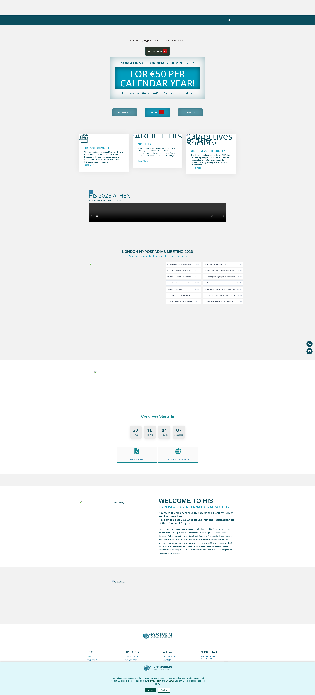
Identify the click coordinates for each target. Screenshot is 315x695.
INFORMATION (170, 20)
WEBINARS (111, 20)
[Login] (229, 20)
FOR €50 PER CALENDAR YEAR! (157, 78)
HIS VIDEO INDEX (150, 20)
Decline (164, 690)
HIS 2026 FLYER (137, 459)
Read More (89, 165)
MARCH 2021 (169, 660)
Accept (150, 690)
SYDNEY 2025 (131, 660)
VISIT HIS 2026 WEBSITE (178, 459)
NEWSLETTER (191, 20)
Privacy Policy (154, 681)
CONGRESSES (92, 20)
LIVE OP (127, 20)
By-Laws (170, 681)
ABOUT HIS (92, 660)
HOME (90, 656)
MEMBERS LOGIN (214, 20)
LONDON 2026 (131, 656)
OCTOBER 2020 (170, 656)
